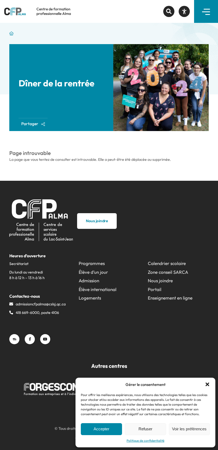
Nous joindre (160, 280)
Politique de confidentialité (145, 441)
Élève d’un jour (93, 272)
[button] (207, 384)
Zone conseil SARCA (168, 272)
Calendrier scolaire (167, 263)
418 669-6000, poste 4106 (37, 312)
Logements (90, 298)
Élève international (97, 289)
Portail (154, 289)
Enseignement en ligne (170, 298)
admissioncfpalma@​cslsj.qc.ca (41, 304)
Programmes (92, 263)
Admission (89, 280)
